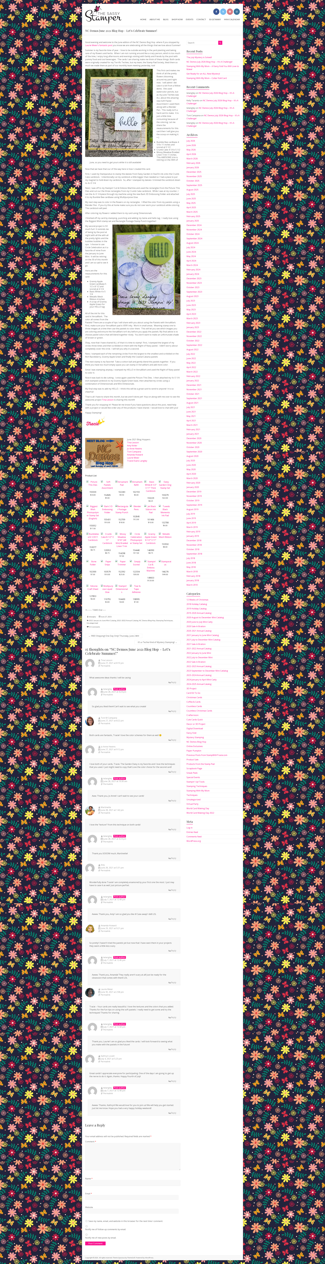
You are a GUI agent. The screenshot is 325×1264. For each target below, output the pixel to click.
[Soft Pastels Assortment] (107, 481)
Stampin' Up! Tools (195, 781)
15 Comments (94, 627)
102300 (92, 571)
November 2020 (194, 442)
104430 (121, 599)
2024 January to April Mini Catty (201, 679)
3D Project (191, 688)
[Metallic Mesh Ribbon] (165, 534)
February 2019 (193, 531)
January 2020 (192, 487)
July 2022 (190, 354)
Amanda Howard (135, 454)
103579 (107, 571)
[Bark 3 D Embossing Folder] (107, 506)
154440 (136, 550)
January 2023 (192, 327)
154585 (107, 495)
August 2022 (192, 349)
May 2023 (191, 309)
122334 (136, 571)
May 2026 (191, 149)
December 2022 (193, 331)
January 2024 (192, 274)
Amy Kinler (132, 445)
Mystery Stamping (195, 737)
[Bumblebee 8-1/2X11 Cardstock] (92, 534)
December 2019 (193, 491)
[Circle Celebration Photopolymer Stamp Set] (136, 534)
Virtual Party (192, 804)
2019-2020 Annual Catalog (199, 613)
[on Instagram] (237, 12)
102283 (121, 492)
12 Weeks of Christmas (197, 599)
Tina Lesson (108, 399)
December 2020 (193, 438)
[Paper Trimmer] (121, 561)
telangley (92, 617)
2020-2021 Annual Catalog (199, 630)
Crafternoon (192, 715)
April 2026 (191, 154)
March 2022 (192, 371)
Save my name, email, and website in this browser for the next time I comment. (125, 1221)
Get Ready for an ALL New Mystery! (203, 73)
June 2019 (191, 518)
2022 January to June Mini (198, 653)
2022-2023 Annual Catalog (199, 666)
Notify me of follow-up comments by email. (105, 1229)
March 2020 (192, 478)
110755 (107, 599)
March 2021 (192, 425)
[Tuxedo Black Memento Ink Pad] (165, 506)
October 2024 (192, 234)
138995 (136, 599)
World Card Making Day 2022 (200, 812)
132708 (165, 522)
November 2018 (194, 545)
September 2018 (194, 553)
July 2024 (190, 247)
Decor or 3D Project (195, 724)
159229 (150, 498)
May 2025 (191, 203)
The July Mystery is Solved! (199, 57)
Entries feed (192, 832)
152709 (121, 519)
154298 (121, 553)
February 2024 (193, 269)
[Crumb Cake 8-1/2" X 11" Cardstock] (107, 534)
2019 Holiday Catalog (196, 608)
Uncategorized (92, 623)
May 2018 (191, 567)
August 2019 (192, 509)
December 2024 (193, 225)
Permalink (105, 666)
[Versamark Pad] (121, 481)
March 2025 (192, 211)
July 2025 (190, 194)
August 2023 (192, 296)
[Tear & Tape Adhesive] (136, 586)
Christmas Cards (194, 697)
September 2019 (194, 505)
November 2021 (194, 389)
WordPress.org (193, 841)
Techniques (192, 795)
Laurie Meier (133, 457)
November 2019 (194, 496)
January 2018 (192, 580)
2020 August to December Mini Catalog (205, 617)
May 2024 (191, 256)
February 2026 (193, 163)
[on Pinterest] (230, 12)
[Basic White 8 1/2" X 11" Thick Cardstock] (150, 481)
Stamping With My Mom (197, 790)
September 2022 (194, 345)
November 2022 (194, 336)
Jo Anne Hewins (134, 448)
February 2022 (193, 376)
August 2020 (192, 456)
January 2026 (192, 167)
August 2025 (192, 189)
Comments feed (193, 836)
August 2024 (192, 243)
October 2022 (192, 340)
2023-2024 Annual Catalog (199, 675)
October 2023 (192, 287)
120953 (107, 550)
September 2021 (194, 398)
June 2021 (191, 411)
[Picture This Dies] (92, 481)
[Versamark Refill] (136, 481)
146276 (165, 571)
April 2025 (191, 207)
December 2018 (193, 540)
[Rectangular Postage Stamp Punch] (121, 506)
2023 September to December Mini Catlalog (207, 670)
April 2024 (191, 260)
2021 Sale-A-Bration (196, 644)
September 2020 (194, 451)
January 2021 (192, 433)
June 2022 (191, 358)
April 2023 (191, 314)
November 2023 (194, 283)
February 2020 (193, 482)
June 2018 (191, 562)
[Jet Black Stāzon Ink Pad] (150, 506)
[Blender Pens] (136, 506)
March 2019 (192, 527)
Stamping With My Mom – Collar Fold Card (206, 78)
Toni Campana (134, 451)
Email (88, 1193)
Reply (173, 682)
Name (89, 1178)
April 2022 (191, 367)
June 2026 (191, 145)
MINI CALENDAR (232, 19)
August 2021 (192, 402)
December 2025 (193, 172)
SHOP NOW (177, 19)
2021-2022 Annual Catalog (127, 620)
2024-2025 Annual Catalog (199, 684)
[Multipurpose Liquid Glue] (107, 586)
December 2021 (193, 385)
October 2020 (192, 447)
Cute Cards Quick (194, 719)
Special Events (193, 777)
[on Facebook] (216, 12)
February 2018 (193, 576)
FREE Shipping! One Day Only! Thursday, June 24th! (113, 635)
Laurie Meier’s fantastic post (98, 45)
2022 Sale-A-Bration (196, 661)
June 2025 (191, 198)
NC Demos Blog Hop (147, 620)
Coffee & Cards (193, 701)
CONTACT (201, 19)
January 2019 (192, 536)
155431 (107, 519)
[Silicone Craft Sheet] (92, 586)
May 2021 (191, 416)
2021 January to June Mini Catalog (102, 620)
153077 (92, 547)
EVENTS (189, 19)
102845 (136, 516)
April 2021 (191, 420)
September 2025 (194, 185)
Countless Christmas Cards (199, 710)
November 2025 (194, 176)
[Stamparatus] (165, 561)
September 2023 (194, 291)
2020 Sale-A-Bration (196, 626)
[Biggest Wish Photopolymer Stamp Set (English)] (92, 506)
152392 (121, 571)
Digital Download (194, 728)
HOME (143, 19)
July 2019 (190, 513)
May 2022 (191, 362)
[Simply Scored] (136, 561)
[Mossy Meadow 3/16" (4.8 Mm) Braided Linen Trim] (121, 534)
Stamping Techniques (164, 620)
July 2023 (190, 300)
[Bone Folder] (92, 561)
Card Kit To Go (193, 693)
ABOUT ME (155, 19)
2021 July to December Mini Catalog (203, 639)
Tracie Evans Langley (137, 460)
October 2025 (192, 180)
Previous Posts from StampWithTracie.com (206, 755)
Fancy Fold (191, 733)
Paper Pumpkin (193, 750)
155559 (92, 492)
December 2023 (193, 278)
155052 (92, 525)
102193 (136, 492)
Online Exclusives (194, 746)
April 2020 (191, 473)
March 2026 (192, 158)
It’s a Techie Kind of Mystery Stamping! (157, 642)
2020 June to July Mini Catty (199, 622)
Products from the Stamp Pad (200, 764)
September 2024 (194, 238)
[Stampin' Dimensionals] (121, 586)
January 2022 (192, 380)
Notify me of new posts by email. (100, 1237)
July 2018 (190, 558)
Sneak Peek (192, 772)
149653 (150, 577)
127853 (92, 596)
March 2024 (192, 265)
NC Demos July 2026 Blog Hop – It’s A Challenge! (209, 61)
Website (89, 1207)
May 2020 (191, 469)
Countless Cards (194, 706)
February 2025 (193, 216)
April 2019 (191, 522)
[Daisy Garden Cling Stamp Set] (165, 481)
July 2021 (190, 407)
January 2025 (192, 220)
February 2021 (193, 429)
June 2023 (191, 305)
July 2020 (190, 460)
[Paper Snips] (107, 561)
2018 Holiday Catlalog (196, 604)
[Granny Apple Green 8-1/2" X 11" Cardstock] (150, 534)
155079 (165, 495)
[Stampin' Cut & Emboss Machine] (150, 561)
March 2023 (192, 318)
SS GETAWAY (215, 19)
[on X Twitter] (223, 12)
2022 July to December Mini (199, 657)
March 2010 (192, 584)
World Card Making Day (197, 808)
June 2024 (191, 251)
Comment (90, 1141)
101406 (150, 519)
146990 (150, 550)
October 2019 (192, 500)
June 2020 (191, 465)
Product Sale (192, 759)
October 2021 (192, 394)
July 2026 (190, 140)
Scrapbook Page (194, 768)
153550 (165, 544)
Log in (189, 827)
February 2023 (193, 322)
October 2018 (192, 549)
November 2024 (194, 229)
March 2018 (192, 571)
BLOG (165, 19)
